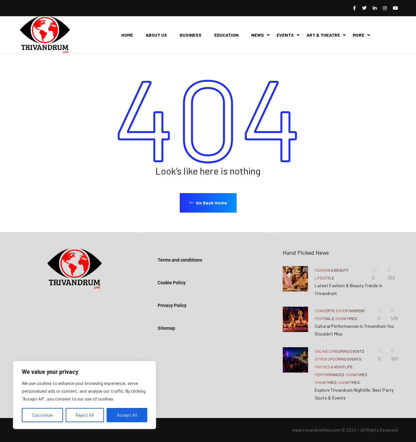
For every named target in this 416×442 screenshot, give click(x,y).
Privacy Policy (172, 305)
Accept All (127, 415)
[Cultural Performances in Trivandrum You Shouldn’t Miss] (295, 319)
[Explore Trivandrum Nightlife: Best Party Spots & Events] (295, 360)
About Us (156, 35)
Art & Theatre (323, 35)
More (358, 35)
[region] (84, 395)
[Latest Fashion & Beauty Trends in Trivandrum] (295, 278)
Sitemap (166, 328)
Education (226, 35)
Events (285, 35)
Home (127, 35)
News (257, 35)
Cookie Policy (172, 282)
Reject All (85, 415)
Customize (42, 415)
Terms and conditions (180, 260)
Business (191, 35)
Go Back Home (211, 202)
